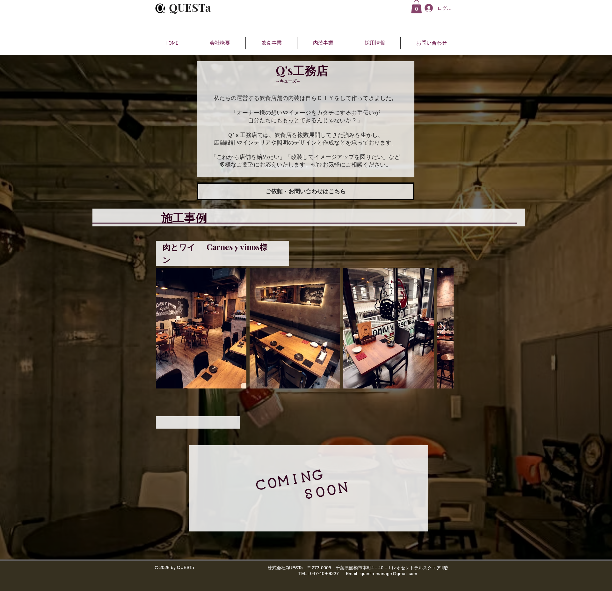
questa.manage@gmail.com (389, 573)
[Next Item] (442, 328)
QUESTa (190, 7)
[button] (416, 6)
